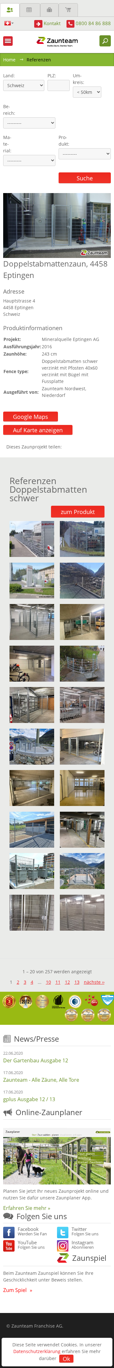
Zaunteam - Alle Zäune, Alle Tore (41, 1079)
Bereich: (9, 109)
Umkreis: (76, 79)
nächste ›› (94, 982)
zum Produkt (78, 512)
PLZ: (50, 76)
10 (48, 982)
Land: (8, 76)
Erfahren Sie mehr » (26, 1208)
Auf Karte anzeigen (38, 430)
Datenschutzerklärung (36, 1351)
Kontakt (52, 23)
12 (67, 982)
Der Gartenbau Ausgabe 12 (35, 1060)
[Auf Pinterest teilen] (75, 447)
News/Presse (36, 1038)
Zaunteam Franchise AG (36, 1326)
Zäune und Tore (9, 10)
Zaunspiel (89, 1258)
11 (57, 982)
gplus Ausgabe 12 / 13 (29, 1099)
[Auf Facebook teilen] (68, 447)
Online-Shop (68, 10)
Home (9, 60)
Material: (7, 144)
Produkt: (64, 140)
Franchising (49, 10)
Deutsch (9, 23)
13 (76, 982)
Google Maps (30, 416)
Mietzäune (30, 10)
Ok (66, 1359)
